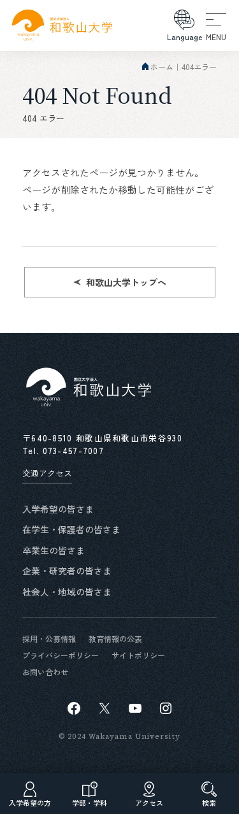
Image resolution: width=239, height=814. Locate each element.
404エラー (199, 66)
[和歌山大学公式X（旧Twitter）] (104, 708)
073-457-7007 (74, 451)
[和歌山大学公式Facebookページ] (74, 708)
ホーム (161, 66)
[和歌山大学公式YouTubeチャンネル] (135, 708)
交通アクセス (47, 473)
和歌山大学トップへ (126, 282)
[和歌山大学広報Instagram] (165, 708)
